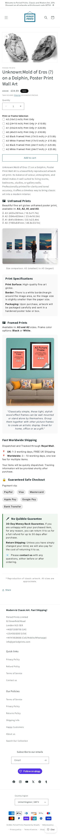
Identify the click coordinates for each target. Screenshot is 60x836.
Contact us (11, 680)
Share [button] (8, 589)
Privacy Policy (13, 659)
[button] (6, 17)
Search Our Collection (17, 740)
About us (10, 734)
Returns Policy (13, 713)
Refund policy (47, 825)
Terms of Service (14, 673)
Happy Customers (15, 727)
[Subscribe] (45, 760)
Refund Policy (13, 666)
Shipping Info (13, 720)
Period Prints (18, 825)
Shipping (17, 95)
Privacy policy (15, 829)
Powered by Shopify (32, 825)
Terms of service (30, 829)
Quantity (6, 100)
